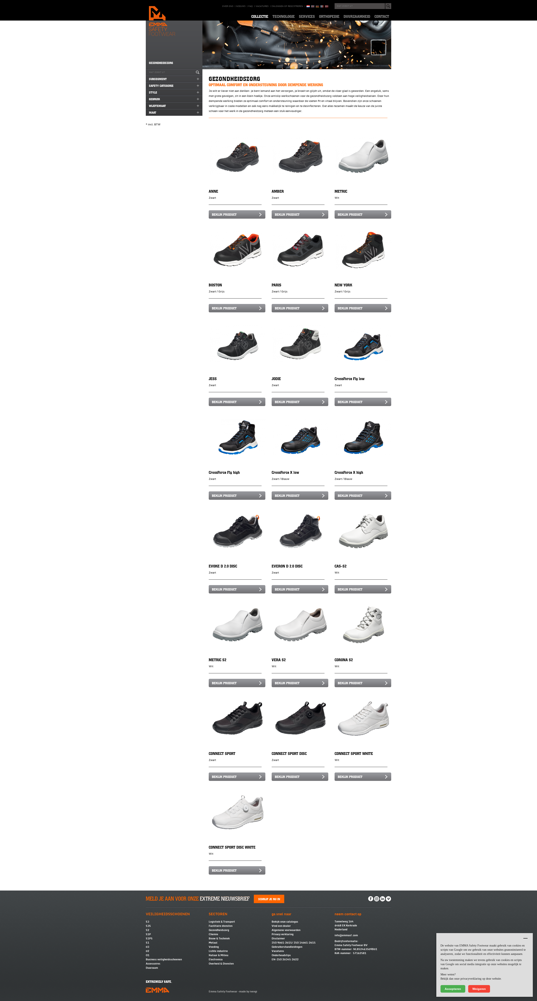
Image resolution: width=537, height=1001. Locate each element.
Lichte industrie (218, 951)
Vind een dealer (281, 926)
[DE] (317, 6)
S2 (147, 930)
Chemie (213, 934)
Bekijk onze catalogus (285, 922)
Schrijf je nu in (269, 899)
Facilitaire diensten (220, 926)
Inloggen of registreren (287, 6)
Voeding (214, 947)
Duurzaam (152, 968)
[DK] (326, 6)
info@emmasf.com (346, 935)
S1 (147, 942)
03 (147, 947)
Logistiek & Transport (222, 922)
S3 (147, 922)
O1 (147, 955)
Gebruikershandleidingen (287, 947)
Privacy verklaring (282, 934)
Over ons (227, 6)
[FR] (322, 6)
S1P (148, 934)
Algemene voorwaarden (286, 930)
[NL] (308, 6)
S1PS (149, 938)
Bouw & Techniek (219, 938)
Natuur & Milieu (218, 955)
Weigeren (479, 989)
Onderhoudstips (281, 955)
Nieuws (240, 6)
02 (147, 951)
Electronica (216, 959)
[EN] (312, 6)
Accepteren (453, 989)
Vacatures (262, 6)
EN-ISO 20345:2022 (285, 959)
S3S (148, 926)
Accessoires (153, 963)
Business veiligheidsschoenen (164, 959)
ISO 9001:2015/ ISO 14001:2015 (293, 942)
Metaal (213, 942)
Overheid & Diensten (221, 963)
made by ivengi (248, 992)
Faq (250, 6)
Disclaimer (278, 938)
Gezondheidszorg (219, 930)
